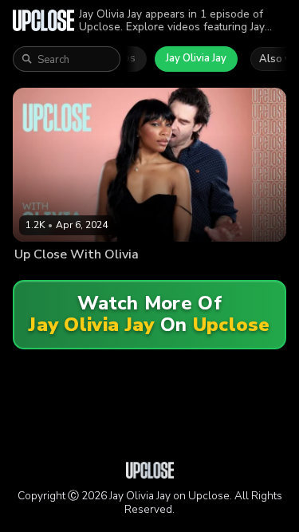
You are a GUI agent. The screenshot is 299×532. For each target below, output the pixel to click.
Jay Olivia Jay (196, 58)
